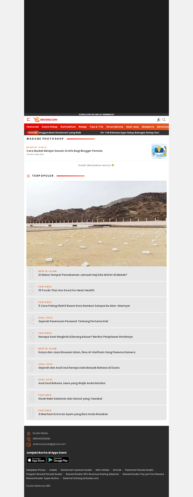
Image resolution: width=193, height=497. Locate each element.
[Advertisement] (96, 56)
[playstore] (58, 462)
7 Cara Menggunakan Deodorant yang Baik (42, 132)
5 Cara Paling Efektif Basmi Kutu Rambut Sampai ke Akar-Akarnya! (84, 306)
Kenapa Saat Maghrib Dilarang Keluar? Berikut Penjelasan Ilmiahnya (85, 337)
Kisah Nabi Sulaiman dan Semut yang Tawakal (70, 399)
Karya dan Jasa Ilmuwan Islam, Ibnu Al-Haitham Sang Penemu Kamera (86, 352)
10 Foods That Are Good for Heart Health (66, 290)
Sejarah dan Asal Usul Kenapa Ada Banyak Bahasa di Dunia (78, 368)
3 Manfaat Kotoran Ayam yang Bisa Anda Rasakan (73, 414)
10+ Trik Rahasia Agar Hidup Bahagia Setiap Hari (117, 132)
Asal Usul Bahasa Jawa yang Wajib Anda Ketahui (71, 383)
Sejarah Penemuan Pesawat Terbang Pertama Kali (73, 321)
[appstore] (36, 462)
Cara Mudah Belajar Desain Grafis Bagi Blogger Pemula (64, 151)
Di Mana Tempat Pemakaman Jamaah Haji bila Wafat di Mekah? (82, 275)
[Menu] (28, 120)
